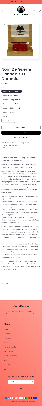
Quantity (4, 116)
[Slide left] (17, 65)
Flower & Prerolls (10, 347)
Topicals (7, 334)
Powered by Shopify (29, 401)
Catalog (7, 365)
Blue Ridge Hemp (17, 401)
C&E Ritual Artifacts (11, 356)
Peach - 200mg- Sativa (12, 108)
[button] (2, 10)
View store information (11, 148)
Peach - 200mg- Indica (12, 112)
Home (6, 329)
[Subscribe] (32, 382)
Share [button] (6, 283)
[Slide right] (25, 65)
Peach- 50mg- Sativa (11, 100)
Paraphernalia (9, 351)
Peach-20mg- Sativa (11, 91)
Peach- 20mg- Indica (11, 96)
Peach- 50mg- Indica (11, 104)
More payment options (21, 137)
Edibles (6, 343)
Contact (7, 369)
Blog (5, 360)
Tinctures (7, 338)
